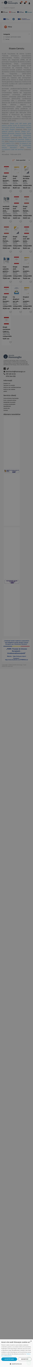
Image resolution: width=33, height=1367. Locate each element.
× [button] (31, 1341)
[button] (16, 1364)
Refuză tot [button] (24, 1359)
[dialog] (16, 1353)
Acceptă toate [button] (9, 1359)
